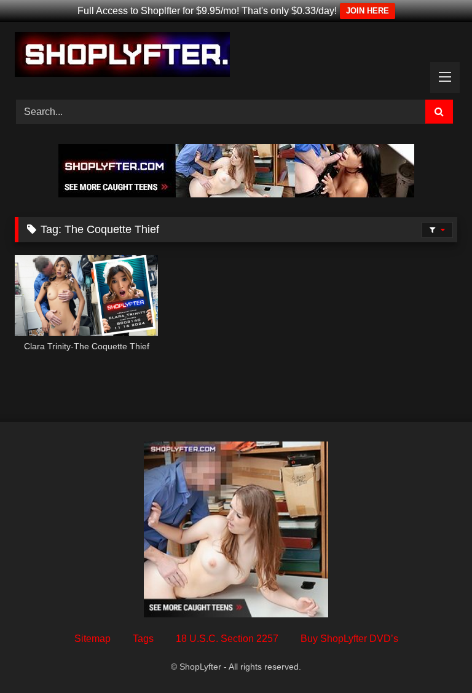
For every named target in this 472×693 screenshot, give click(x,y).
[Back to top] (433, 656)
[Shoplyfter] (236, 56)
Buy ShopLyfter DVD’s (349, 638)
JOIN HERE (367, 10)
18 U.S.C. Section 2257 (227, 638)
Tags (143, 638)
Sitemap (92, 638)
